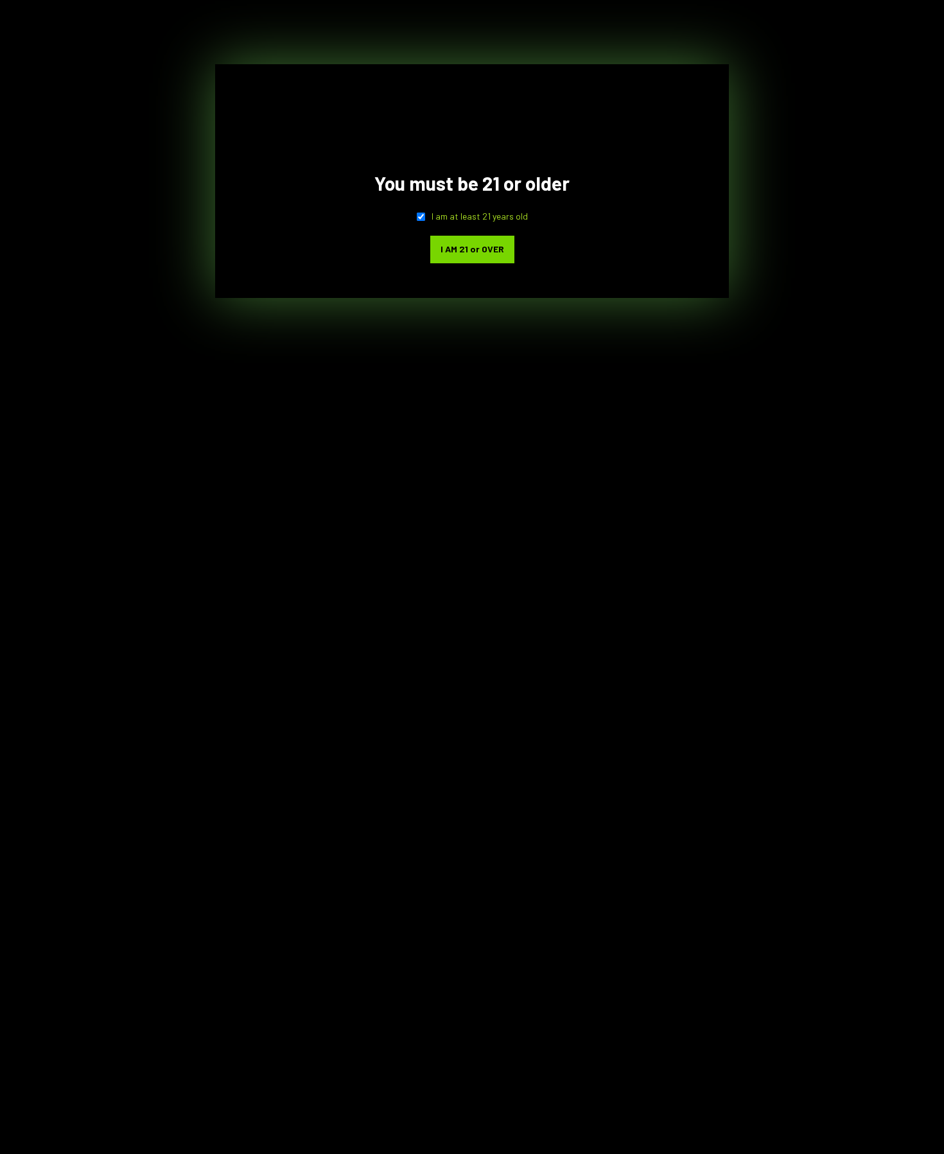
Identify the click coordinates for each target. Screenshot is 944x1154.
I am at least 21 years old (480, 216)
